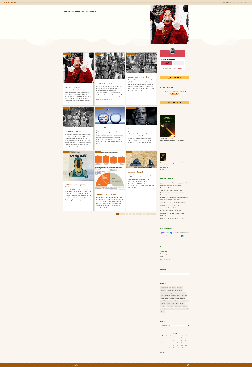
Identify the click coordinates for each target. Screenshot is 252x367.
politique (163, 306)
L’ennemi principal (135, 172)
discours (184, 293)
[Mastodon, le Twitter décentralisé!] (162, 233)
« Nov (162, 352)
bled (170, 287)
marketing (163, 303)
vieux (172, 308)
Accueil (223, 2)
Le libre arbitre (102, 128)
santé (172, 306)
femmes (178, 295)
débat (162, 295)
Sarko (176, 306)
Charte (234, 2)
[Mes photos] (168, 236)
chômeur (169, 290)
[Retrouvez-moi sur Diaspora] (185, 232)
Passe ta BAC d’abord (104, 83)
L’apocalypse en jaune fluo (138, 77)
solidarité (185, 306)
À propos (228, 2)
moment (169, 303)
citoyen (174, 290)
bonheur (174, 287)
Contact (245, 2)
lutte (181, 300)
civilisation (179, 290)
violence (176, 308)
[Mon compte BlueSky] (171, 233)
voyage (181, 308)
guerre (162, 298)
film (183, 295)
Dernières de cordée (73, 131)
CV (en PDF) (163, 251)
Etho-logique (164, 254)
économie (186, 308)
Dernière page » (151, 214)
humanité (172, 298)
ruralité (168, 306)
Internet (177, 298)
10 (137, 214)
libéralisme (176, 300)
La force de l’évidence (174, 188)
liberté (171, 300)
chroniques (163, 290)
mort (173, 303)
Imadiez (162, 256)
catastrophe (180, 287)
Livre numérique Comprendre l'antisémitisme (174, 163)
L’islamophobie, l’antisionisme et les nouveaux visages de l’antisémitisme (172, 193)
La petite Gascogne (166, 259)
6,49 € (162, 169)
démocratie (167, 295)
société (179, 306)
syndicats (163, 308)
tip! (167, 63)
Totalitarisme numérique (106, 194)
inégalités (182, 298)
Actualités (239, 2)
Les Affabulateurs (165, 300)
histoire (166, 298)
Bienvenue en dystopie (137, 129)
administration (164, 287)
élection (162, 311)
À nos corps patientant (179, 202)
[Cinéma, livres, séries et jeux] (177, 232)
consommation (177, 293)
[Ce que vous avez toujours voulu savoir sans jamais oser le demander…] (182, 236)
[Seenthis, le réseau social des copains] (166, 232)
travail (167, 308)
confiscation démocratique (167, 293)
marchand (186, 300)
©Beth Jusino (180, 140)
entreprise (173, 295)
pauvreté (182, 303)
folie (186, 295)
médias (177, 303)
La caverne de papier (73, 87)
